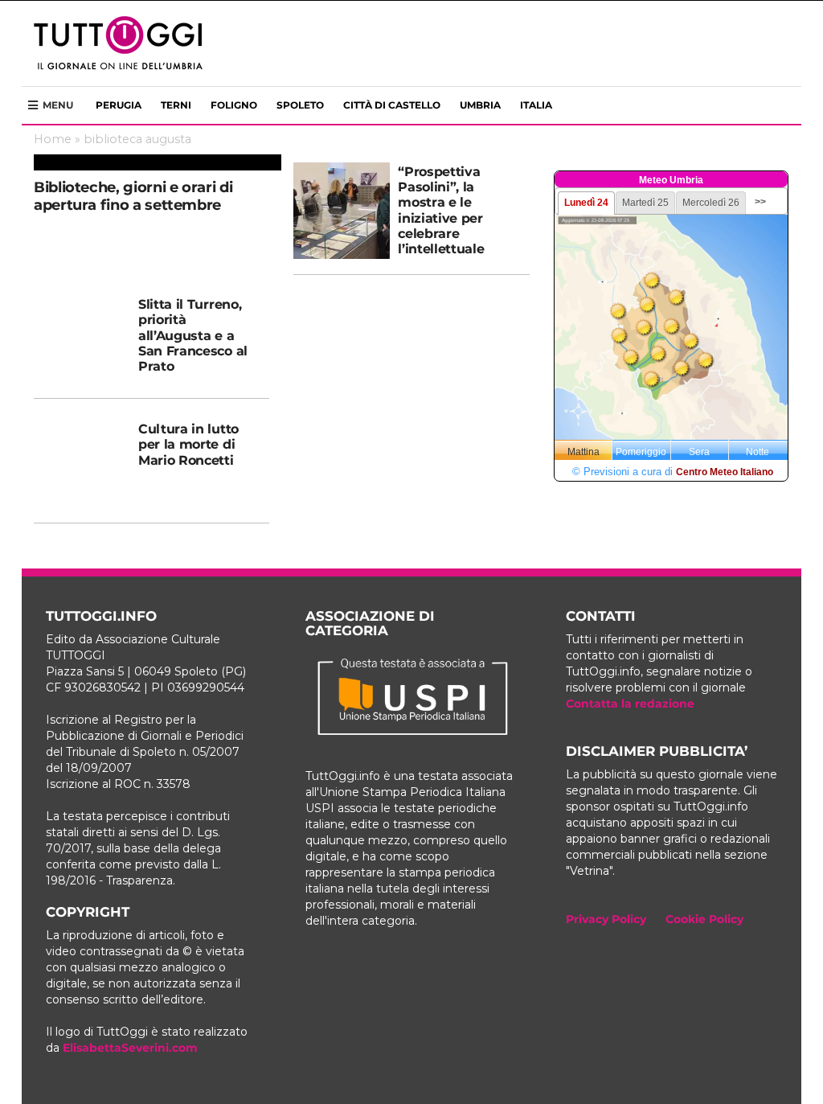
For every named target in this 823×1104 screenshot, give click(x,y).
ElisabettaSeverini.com (130, 1047)
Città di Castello (391, 105)
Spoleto (300, 105)
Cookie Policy (704, 919)
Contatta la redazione (630, 703)
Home (53, 139)
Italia (536, 105)
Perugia (118, 105)
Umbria (480, 105)
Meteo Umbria (671, 180)
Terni (176, 105)
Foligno (234, 105)
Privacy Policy (606, 919)
